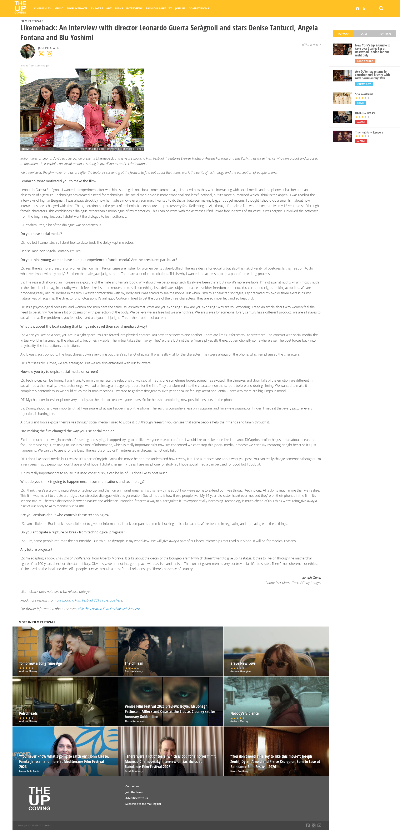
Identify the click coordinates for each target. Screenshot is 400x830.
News (119, 8)
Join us (180, 8)
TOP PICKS (385, 33)
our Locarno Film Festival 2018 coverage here (89, 600)
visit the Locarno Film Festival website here (109, 609)
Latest (365, 33)
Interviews (134, 8)
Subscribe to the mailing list (143, 804)
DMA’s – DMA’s (365, 113)
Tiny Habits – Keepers (369, 132)
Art (109, 8)
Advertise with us (136, 798)
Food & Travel (77, 8)
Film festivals (31, 21)
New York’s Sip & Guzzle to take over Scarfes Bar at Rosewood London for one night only (372, 50)
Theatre (97, 8)
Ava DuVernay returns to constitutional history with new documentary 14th (372, 75)
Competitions (199, 8)
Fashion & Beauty (159, 8)
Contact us (132, 786)
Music (59, 8)
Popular (343, 33)
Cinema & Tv (42, 8)
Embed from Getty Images (35, 65)
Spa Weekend (364, 94)
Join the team (133, 792)
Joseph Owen (49, 48)
